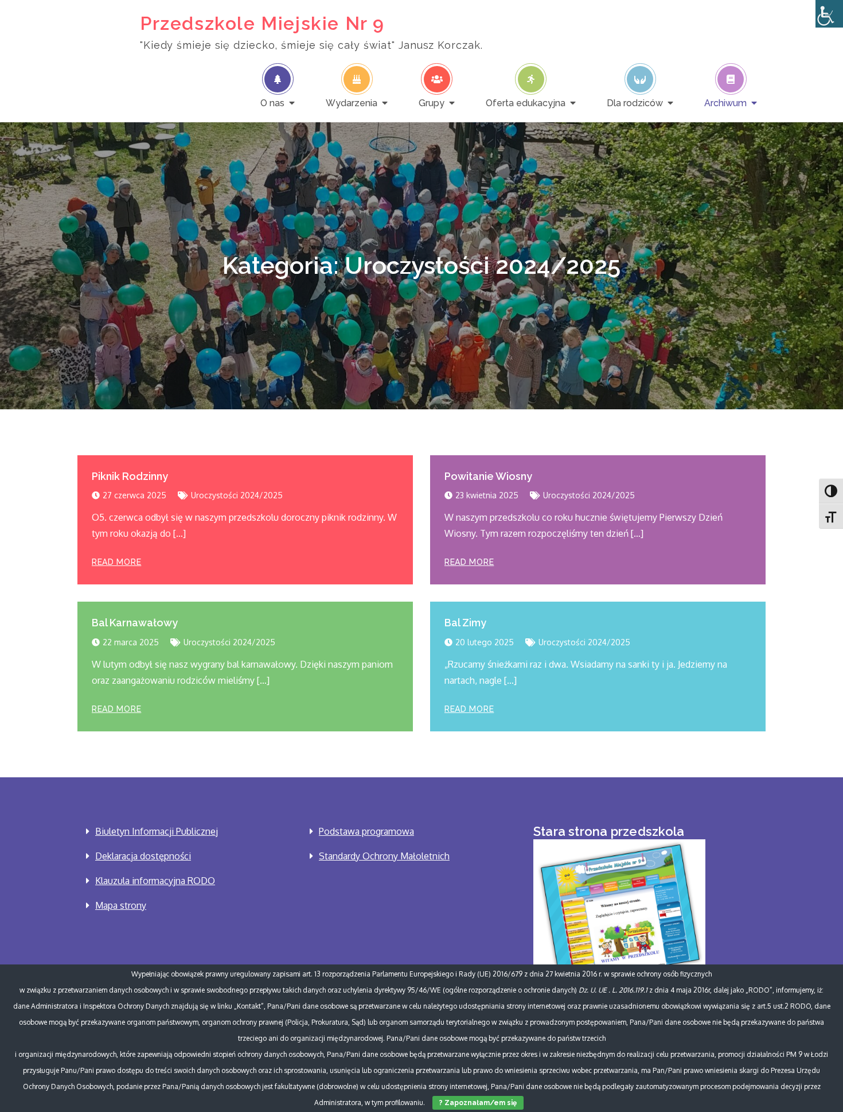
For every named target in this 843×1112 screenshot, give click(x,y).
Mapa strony (120, 905)
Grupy (431, 103)
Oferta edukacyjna (525, 103)
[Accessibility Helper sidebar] (829, 14)
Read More (116, 562)
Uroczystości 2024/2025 (237, 495)
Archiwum (725, 103)
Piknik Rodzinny (130, 476)
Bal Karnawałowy (135, 623)
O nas (272, 103)
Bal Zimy (465, 623)
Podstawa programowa (366, 831)
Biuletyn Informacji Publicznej (156, 831)
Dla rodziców (635, 103)
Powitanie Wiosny (488, 476)
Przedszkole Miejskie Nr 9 (262, 23)
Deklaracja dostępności (143, 856)
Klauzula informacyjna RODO (155, 880)
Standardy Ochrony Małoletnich (384, 856)
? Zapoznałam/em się (478, 1103)
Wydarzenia (351, 103)
